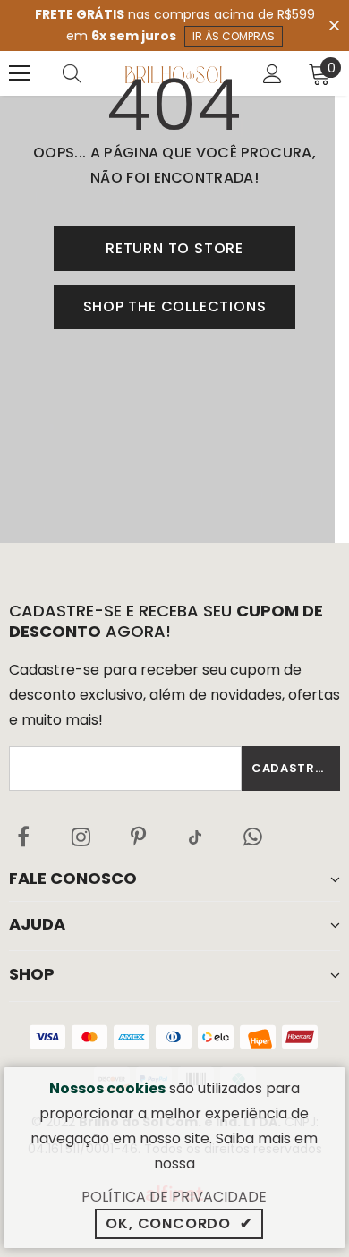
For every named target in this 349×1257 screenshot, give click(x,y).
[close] (334, 24)
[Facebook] (23, 836)
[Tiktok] (195, 836)
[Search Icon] (89, 73)
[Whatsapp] (252, 836)
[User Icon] (272, 73)
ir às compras (233, 36)
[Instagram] (80, 836)
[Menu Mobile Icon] (19, 73)
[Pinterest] (137, 836)
